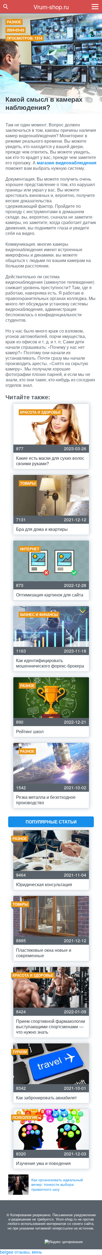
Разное (14, 21)
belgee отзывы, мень (21, 1252)
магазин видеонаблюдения (66, 162)
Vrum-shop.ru (51, 6)
